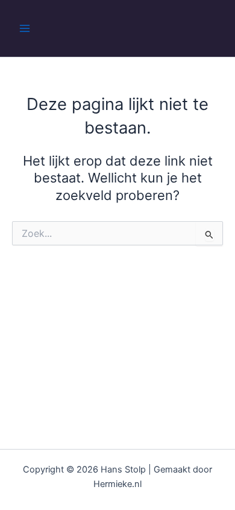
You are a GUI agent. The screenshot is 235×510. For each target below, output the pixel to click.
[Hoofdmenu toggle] (24, 28)
